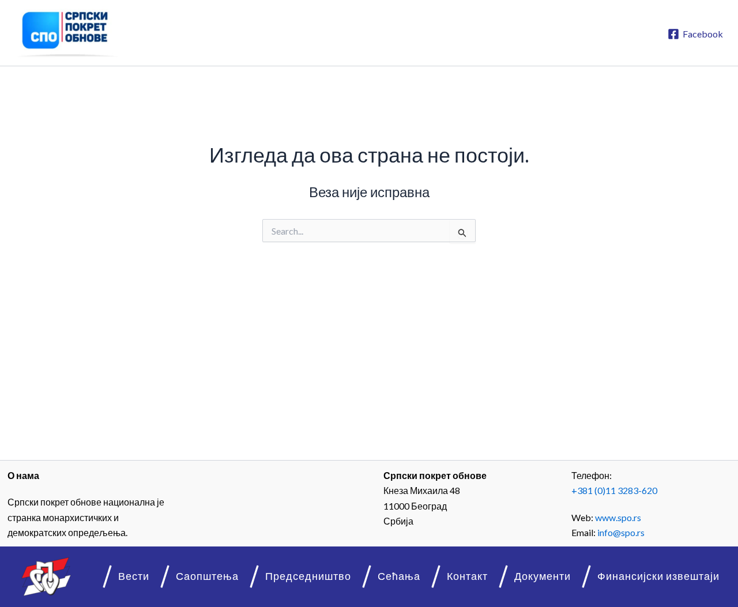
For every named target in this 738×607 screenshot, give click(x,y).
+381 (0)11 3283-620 (614, 490)
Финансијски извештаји (658, 576)
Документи (542, 576)
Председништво (308, 576)
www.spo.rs (618, 517)
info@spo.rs (621, 532)
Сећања (399, 576)
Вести (133, 576)
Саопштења (207, 576)
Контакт (467, 576)
